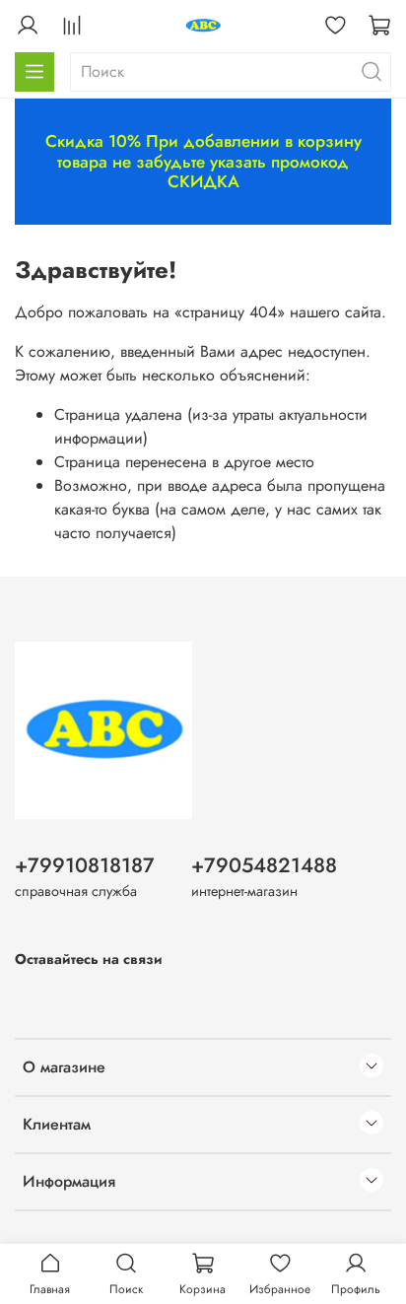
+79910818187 (85, 865)
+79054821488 (264, 865)
